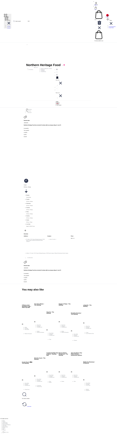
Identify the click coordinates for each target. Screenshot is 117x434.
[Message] (73, 87)
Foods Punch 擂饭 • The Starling (27, 362)
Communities (4, 422)
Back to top (6, 432)
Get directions (30, 257)
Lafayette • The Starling (87, 305)
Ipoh (3, 428)
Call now (29, 110)
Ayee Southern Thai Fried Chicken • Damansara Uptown (76, 354)
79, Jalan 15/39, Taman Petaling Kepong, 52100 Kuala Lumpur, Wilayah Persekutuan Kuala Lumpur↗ (35, 240)
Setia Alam (4, 425)
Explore (3, 421)
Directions (30, 109)
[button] (8, 25)
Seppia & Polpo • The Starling (65, 304)
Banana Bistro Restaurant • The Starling (63, 354)
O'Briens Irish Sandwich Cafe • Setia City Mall (26, 306)
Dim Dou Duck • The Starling (39, 358)
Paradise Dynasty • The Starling (76, 313)
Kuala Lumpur (5, 426)
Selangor (4, 429)
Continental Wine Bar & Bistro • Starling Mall (52, 354)
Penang (3, 427)
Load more (29, 406)
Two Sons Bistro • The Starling (39, 304)
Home (3, 420)
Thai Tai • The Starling (50, 312)
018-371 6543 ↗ (53, 239)
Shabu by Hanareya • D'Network (89, 362)
